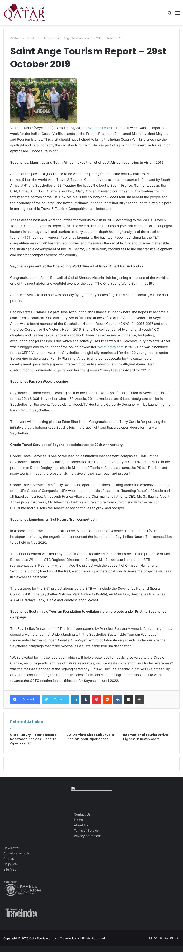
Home (17, 38)
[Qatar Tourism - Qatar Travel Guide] (24, 12)
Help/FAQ (10, 864)
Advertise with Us (16, 853)
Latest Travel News (38, 38)
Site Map (10, 869)
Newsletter (11, 848)
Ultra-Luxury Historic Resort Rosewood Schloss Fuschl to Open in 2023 (33, 739)
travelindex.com (98, 128)
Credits (8, 858)
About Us (81, 825)
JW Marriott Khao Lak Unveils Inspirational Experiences (90, 737)
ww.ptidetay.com (110, 347)
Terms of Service (86, 830)
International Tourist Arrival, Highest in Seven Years (146, 737)
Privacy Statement (87, 836)
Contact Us (82, 814)
